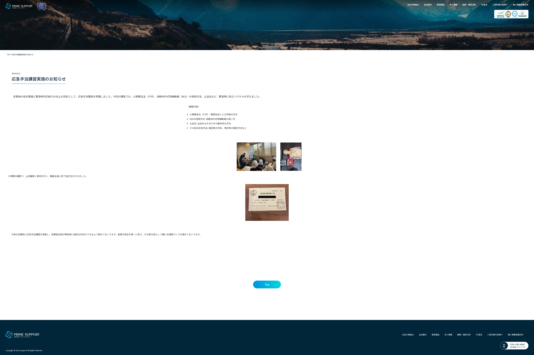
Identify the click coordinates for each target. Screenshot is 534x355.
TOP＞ (9, 54)
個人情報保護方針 (520, 4)
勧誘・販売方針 (469, 4)
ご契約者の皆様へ (500, 4)
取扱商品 (441, 4)
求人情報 (453, 4)
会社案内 (428, 4)
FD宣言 (484, 4)
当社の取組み (413, 4)
